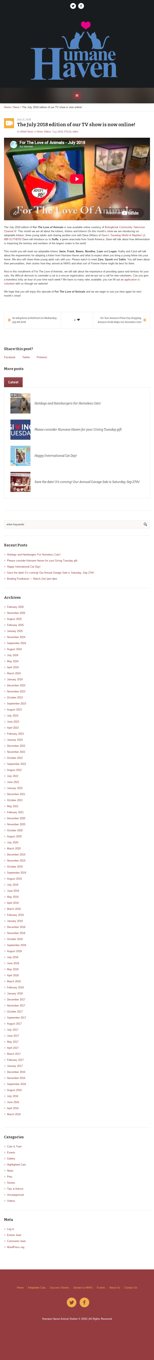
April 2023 (13, 727)
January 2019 (15, 921)
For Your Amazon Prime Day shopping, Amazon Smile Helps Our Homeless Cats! (120, 320)
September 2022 (16, 763)
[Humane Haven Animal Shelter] (77, 50)
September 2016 (16, 1084)
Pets (9, 1176)
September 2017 (16, 1017)
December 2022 (16, 745)
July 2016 (12, 1096)
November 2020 (16, 824)
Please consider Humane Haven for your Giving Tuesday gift (78, 429)
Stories (11, 1182)
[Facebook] (81, 6)
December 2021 (16, 794)
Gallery (11, 1158)
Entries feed (14, 1235)
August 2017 (14, 1023)
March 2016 (14, 1114)
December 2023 (16, 685)
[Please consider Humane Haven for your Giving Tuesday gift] (20, 429)
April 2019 (13, 902)
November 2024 (16, 637)
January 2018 (15, 993)
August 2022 (14, 770)
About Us (114, 1287)
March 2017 (14, 1053)
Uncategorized (15, 1194)
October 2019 (15, 866)
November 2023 (16, 691)
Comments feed (16, 1241)
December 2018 (16, 927)
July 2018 (12, 957)
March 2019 (14, 908)
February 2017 (15, 1059)
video (75, 131)
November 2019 (16, 860)
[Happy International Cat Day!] (20, 455)
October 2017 (15, 1011)
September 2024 (16, 643)
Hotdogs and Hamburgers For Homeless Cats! (67, 403)
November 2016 (16, 1078)
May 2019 (12, 896)
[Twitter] (73, 6)
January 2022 (15, 788)
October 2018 (15, 939)
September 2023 (16, 703)
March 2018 (14, 981)
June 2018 (13, 963)
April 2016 (13, 1108)
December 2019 (16, 854)
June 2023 (13, 721)
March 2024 (14, 673)
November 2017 (16, 1005)
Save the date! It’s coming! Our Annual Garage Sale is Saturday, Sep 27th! (87, 482)
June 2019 (13, 890)
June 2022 (13, 782)
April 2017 (13, 1047)
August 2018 (14, 951)
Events (11, 1152)
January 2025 (15, 631)
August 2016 (14, 1090)
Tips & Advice (15, 1188)
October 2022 (15, 757)
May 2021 (12, 806)
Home (7, 107)
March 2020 (14, 848)
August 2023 (14, 709)
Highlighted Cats (16, 1164)
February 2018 (15, 987)
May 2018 (12, 969)
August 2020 (14, 836)
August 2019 (14, 878)
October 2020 (15, 830)
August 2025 (14, 619)
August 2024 (14, 649)
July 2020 (12, 842)
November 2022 (16, 751)
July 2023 (12, 715)
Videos (47, 131)
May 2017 (12, 1041)
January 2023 (15, 739)
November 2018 (16, 933)
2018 (60, 131)
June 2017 (13, 1035)
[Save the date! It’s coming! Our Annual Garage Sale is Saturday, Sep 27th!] (20, 481)
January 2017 (15, 1065)
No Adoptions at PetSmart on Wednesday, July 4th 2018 (34, 320)
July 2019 (12, 884)
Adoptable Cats (37, 1287)
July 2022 (12, 776)
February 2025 (15, 625)
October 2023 (15, 697)
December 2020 (16, 818)
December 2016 (16, 1072)
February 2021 (15, 812)
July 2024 (12, 655)
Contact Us (130, 1287)
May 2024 (12, 661)
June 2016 (13, 1102)
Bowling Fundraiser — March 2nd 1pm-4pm (32, 578)
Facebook (9, 357)
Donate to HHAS (83, 1287)
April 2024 (13, 667)
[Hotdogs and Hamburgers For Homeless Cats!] (20, 403)
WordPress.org (15, 1247)
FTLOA (67, 131)
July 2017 (12, 1029)
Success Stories (59, 1287)
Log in (10, 1229)
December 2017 (16, 999)
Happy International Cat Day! (55, 456)
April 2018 (13, 975)
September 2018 (16, 945)
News (16, 107)
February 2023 (15, 733)
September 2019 (16, 872)
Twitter (26, 357)
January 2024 (15, 679)
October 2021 (15, 800)
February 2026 (15, 606)
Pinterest (42, 357)
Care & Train (14, 1146)
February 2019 (15, 914)
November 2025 (16, 612)
